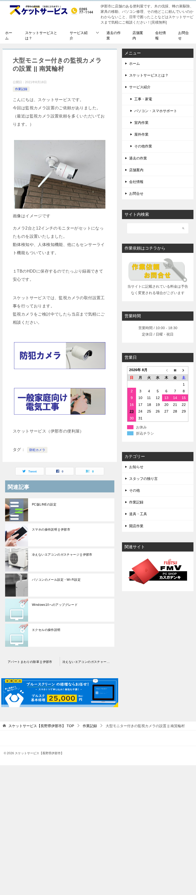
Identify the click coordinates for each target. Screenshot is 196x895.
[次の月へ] (183, 370)
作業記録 (21, 89)
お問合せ (183, 35)
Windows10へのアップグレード (55, 605)
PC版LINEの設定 (44, 504)
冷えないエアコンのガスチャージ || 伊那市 (62, 554)
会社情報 (160, 35)
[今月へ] (175, 370)
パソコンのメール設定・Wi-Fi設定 (56, 579)
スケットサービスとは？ (41, 35)
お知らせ (136, 467)
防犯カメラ (37, 450)
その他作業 (143, 146)
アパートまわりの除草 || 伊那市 (30, 662)
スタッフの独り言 (143, 479)
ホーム (8, 35)
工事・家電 (143, 99)
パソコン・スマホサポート (155, 111)
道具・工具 (138, 514)
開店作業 (136, 526)
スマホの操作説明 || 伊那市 (51, 529)
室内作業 (141, 123)
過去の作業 (113, 35)
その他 (134, 490)
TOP (41, 726)
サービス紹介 (79, 35)
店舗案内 (137, 35)
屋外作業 (141, 134)
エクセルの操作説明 (46, 630)
